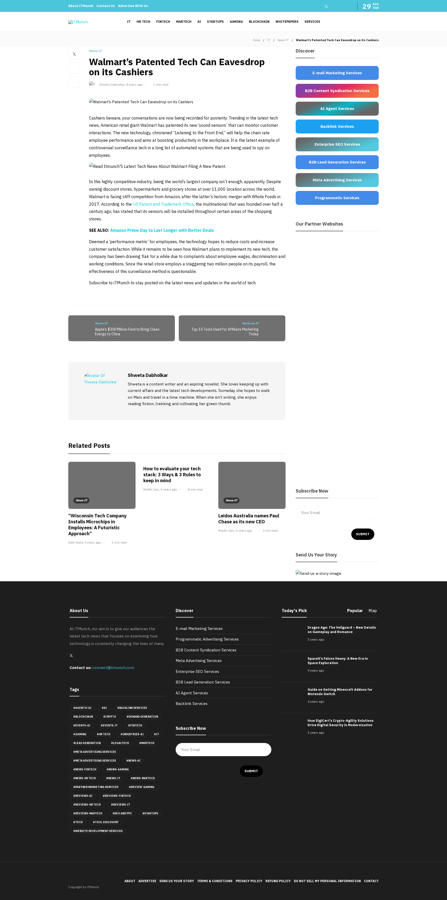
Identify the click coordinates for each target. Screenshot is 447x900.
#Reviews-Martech (87, 813)
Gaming (236, 22)
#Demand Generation (142, 716)
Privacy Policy (249, 881)
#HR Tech (103, 734)
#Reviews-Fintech (117, 796)
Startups (215, 22)
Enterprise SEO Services (197, 671)
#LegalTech (120, 743)
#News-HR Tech (84, 778)
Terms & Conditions (215, 881)
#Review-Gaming (141, 787)
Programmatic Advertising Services (207, 639)
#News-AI (133, 760)
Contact (371, 881)
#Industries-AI (132, 734)
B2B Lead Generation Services (203, 682)
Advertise (147, 881)
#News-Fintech (84, 769)
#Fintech (135, 725)
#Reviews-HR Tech (87, 804)
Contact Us (105, 6)
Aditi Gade (75, 542)
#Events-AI (81, 725)
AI (199, 22)
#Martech (146, 743)
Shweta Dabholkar (112, 84)
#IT (156, 734)
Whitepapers (287, 22)
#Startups (150, 813)
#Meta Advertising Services (94, 752)
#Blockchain (83, 716)
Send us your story (176, 881)
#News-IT (113, 778)
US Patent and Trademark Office (163, 204)
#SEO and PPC (122, 813)
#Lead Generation (87, 743)
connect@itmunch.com (113, 667)
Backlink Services (191, 703)
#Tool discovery (105, 822)
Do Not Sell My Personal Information (327, 881)
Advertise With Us (133, 6)
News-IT (283, 40)
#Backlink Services (132, 708)
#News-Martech (143, 778)
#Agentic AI (82, 708)
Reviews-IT (250, 323)
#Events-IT (109, 725)
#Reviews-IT (120, 804)
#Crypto (109, 716)
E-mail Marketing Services (199, 628)
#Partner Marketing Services (95, 787)
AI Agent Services (192, 692)
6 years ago (244, 530)
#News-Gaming (118, 769)
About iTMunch (80, 6)
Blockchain (259, 22)
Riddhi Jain (151, 489)
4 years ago (316, 701)
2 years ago (316, 639)
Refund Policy (278, 881)
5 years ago (169, 489)
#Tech (78, 822)
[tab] (355, 612)
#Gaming (79, 734)
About (129, 881)
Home (256, 40)
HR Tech (143, 22)
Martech (183, 22)
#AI (104, 708)
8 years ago (134, 84)
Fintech (163, 22)
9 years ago (93, 542)
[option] (101, 504)
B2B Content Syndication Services (206, 650)
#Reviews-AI (82, 796)
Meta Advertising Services (199, 660)
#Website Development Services (98, 831)
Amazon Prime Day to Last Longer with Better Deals (162, 230)
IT (129, 22)
